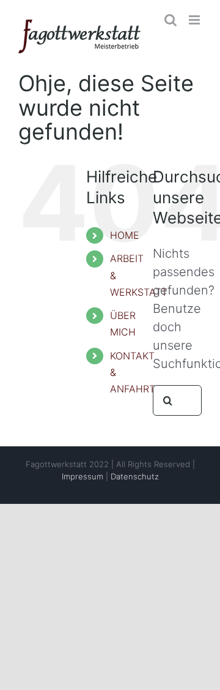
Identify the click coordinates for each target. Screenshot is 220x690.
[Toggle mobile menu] (195, 19)
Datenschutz (135, 476)
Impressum (82, 476)
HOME (124, 235)
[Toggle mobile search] (170, 19)
